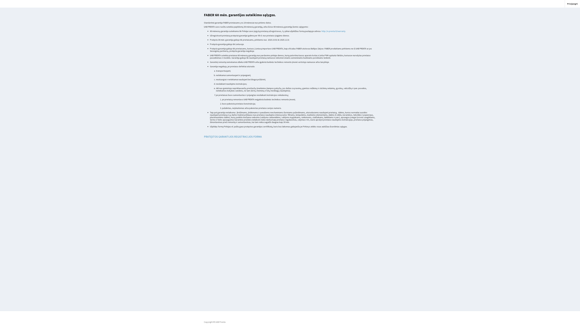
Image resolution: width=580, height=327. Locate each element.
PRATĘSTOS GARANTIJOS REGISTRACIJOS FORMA (233, 136)
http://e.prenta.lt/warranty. (334, 31)
